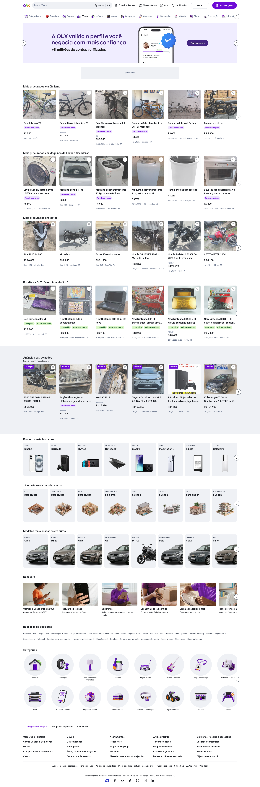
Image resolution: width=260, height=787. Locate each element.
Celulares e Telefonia (34, 737)
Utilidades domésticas (208, 741)
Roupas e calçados (163, 746)
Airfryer (209, 634)
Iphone (184, 634)
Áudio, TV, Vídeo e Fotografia (81, 751)
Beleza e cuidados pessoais (167, 756)
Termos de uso (86, 766)
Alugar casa (180, 639)
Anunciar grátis (226, 5)
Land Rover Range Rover (98, 634)
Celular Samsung (196, 634)
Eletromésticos (74, 741)
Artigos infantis (161, 737)
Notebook (41, 639)
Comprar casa (167, 639)
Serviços (114, 751)
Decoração (165, 16)
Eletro (196, 16)
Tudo (85, 16)
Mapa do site (147, 766)
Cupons (70, 16)
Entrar (200, 5)
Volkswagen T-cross (59, 634)
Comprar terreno (194, 639)
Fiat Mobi (159, 634)
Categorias (34, 16)
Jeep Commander (78, 634)
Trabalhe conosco (163, 766)
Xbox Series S (102, 639)
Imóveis (99, 16)
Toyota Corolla (134, 634)
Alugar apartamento (150, 639)
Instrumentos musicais (208, 746)
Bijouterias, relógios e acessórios (214, 737)
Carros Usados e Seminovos (37, 741)
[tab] (36, 727)
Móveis (182, 16)
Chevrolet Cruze (172, 634)
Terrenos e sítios (162, 741)
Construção (213, 16)
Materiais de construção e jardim (127, 756)
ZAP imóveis (191, 766)
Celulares (147, 16)
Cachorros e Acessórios (79, 756)
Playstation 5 (220, 634)
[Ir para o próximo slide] (238, 117)
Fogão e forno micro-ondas (59, 639)
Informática (231, 16)
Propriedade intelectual (129, 766)
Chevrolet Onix (29, 634)
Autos (114, 16)
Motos (26, 746)
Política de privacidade (105, 766)
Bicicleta (114, 639)
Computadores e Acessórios (38, 751)
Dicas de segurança (68, 766)
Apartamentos (117, 737)
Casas (26, 756)
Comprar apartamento (129, 639)
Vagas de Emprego (119, 746)
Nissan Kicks (148, 634)
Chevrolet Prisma (118, 634)
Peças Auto (116, 741)
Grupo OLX (179, 766)
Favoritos (54, 16)
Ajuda (55, 766)
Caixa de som (29, 639)
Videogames (73, 746)
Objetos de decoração (208, 756)
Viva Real (203, 766)
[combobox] (72, 5)
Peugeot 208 (43, 634)
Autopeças (130, 16)
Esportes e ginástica (163, 751)
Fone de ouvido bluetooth (83, 639)
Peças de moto (204, 751)
